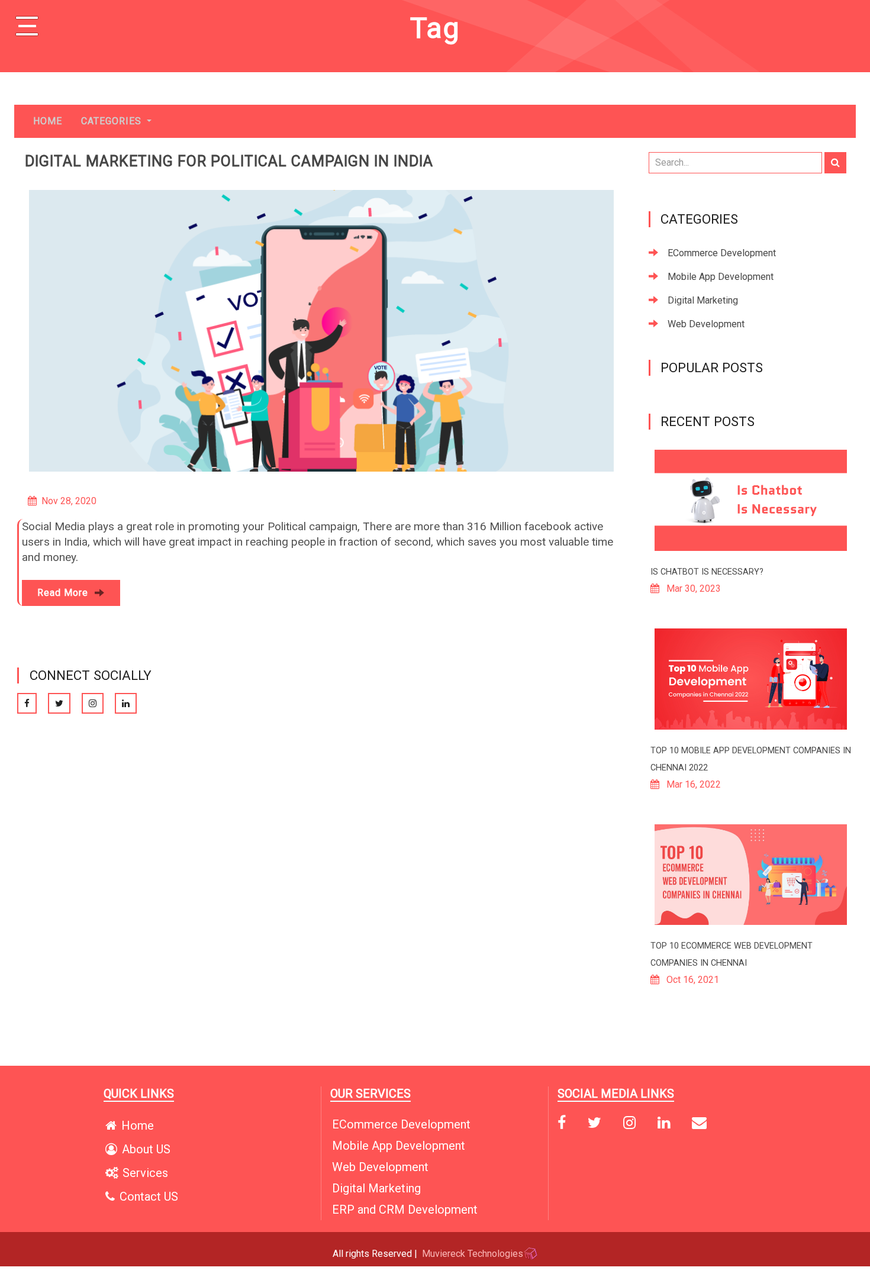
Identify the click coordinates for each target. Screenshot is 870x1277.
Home (47, 121)
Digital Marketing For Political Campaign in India (229, 161)
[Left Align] (835, 162)
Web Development (706, 324)
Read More (64, 592)
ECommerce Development (722, 253)
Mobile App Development (721, 276)
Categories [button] (112, 121)
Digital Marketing (703, 300)
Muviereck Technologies (472, 1253)
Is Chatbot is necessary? (706, 572)
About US (146, 1149)
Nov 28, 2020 (68, 501)
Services (145, 1173)
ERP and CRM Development (405, 1209)
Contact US (149, 1196)
